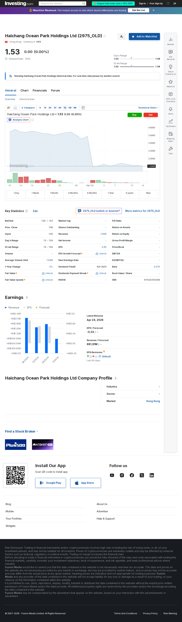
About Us (102, 504)
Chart (24, 90)
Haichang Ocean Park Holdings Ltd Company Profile (58, 378)
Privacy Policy (150, 613)
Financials (40, 90)
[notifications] (168, 3)
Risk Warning (170, 613)
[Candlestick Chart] (8, 108)
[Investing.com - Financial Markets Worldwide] (19, 3)
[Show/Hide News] (83, 108)
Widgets (10, 525)
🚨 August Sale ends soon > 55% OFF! (113, 3)
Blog (8, 504)
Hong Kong (153, 401)
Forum (55, 90)
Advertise (102, 511)
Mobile (10, 511)
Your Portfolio (14, 518)
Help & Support (106, 518)
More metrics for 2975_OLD (142, 210)
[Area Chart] (15, 108)
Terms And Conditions (125, 613)
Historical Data (26, 99)
